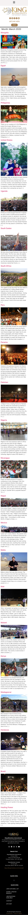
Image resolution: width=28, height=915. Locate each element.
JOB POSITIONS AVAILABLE (10, 897)
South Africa (6, 266)
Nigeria (4, 420)
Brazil (3, 771)
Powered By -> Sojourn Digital (14, 913)
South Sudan (6, 228)
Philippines (5, 103)
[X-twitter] (16, 18)
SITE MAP (9, 904)
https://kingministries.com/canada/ (14, 868)
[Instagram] (14, 18)
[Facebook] (12, 18)
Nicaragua (5, 458)
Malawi (4, 623)
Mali (2, 586)
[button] (14, 2)
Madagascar (6, 692)
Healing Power (7, 807)
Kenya (3, 656)
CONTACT (9, 901)
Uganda (4, 191)
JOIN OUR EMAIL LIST (12, 889)
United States (6, 140)
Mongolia (5, 33)
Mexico (4, 523)
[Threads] (10, 18)
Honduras (5, 730)
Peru (3, 305)
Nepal (3, 496)
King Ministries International (13, 838)
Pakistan (4, 382)
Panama (4, 342)
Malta (3, 550)
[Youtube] (19, 18)
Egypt (3, 65)
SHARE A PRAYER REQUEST (11, 892)
